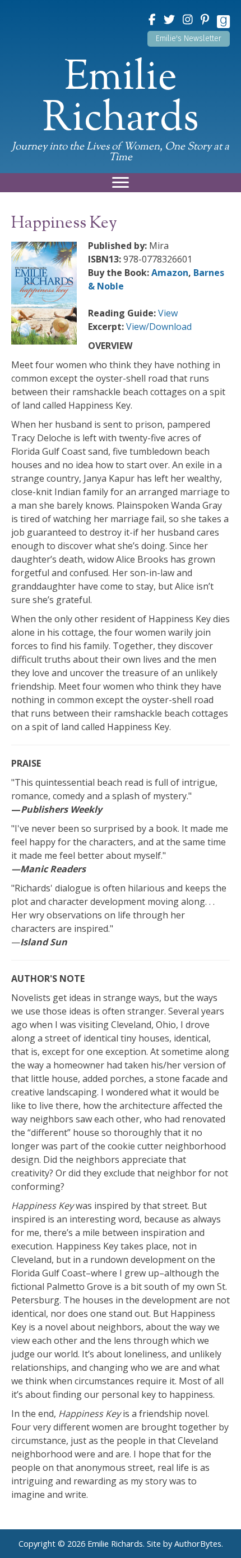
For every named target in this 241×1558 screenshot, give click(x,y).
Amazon (169, 272)
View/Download (159, 326)
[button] (188, 39)
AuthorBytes (197, 1543)
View (168, 313)
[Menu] (120, 182)
